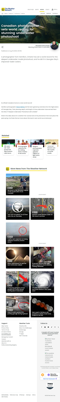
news (6, 13)
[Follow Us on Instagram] (45, 327)
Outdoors (17, 13)
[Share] (2, 47)
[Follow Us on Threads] (55, 327)
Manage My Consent (7, 337)
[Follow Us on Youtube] (48, 327)
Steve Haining (20, 107)
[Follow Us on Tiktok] (51, 327)
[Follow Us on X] (58, 327)
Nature (11, 13)
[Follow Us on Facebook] (41, 327)
